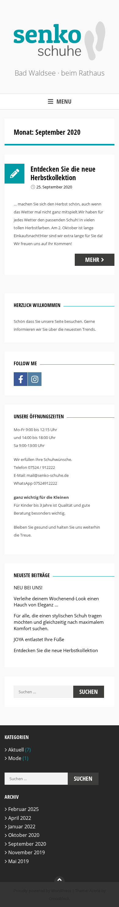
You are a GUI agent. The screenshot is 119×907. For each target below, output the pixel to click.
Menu (63, 101)
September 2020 (27, 844)
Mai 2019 (18, 861)
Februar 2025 (23, 809)
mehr (92, 259)
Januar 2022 (21, 826)
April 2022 (19, 818)
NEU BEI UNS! (28, 587)
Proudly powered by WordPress (42, 890)
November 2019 (26, 852)
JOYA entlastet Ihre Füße (39, 639)
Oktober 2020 (23, 835)
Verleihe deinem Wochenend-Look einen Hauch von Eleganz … (56, 601)
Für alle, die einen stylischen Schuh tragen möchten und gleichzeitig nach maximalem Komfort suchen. (59, 621)
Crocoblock (59, 898)
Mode (14, 758)
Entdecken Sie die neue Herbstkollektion (63, 173)
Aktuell (16, 749)
